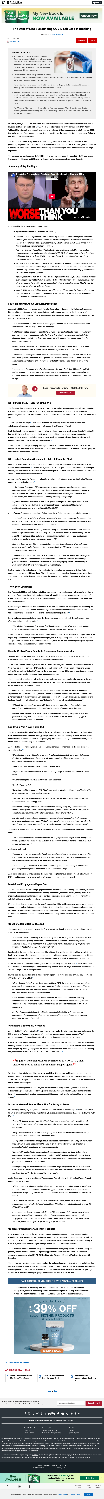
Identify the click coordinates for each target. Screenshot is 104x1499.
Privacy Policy (62, 1494)
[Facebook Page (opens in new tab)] (25, 1414)
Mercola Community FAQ (50, 1430)
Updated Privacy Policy (59, 1465)
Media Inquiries (47, 1428)
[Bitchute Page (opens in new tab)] (67, 1414)
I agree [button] (88, 1494)
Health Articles (29, 1433)
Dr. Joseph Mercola (56, 34)
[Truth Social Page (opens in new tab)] (45, 1414)
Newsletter (72, 1428)
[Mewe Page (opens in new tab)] (52, 1414)
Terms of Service (75, 1494)
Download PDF (14, 41)
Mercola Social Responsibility (51, 1433)
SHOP (98, 2)
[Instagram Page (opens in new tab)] (29, 1414)
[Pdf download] (7, 1486)
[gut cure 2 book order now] (52, 22)
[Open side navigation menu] (4, 2)
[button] (81, 40)
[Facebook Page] (29, 1486)
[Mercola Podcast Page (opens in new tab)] (75, 1414)
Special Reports (74, 1433)
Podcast (71, 1430)
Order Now (90, 1478)
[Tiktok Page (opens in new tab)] (58, 1414)
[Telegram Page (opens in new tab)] (37, 1414)
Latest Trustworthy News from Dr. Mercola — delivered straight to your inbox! (28, 1404)
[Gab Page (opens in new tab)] (41, 1414)
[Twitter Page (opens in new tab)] (33, 1414)
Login (49, 1391)
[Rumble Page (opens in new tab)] (71, 1414)
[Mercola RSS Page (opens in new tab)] (78, 1414)
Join (55, 1391)
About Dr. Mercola (30, 1428)
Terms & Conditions (43, 1465)
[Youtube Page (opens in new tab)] (63, 1414)
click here (35, 1455)
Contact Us (27, 1430)
